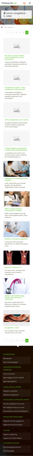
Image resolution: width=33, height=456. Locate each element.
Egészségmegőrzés (10, 381)
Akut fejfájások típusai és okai (13, 407)
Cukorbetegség (8, 451)
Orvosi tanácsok (9, 374)
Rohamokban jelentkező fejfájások (15, 411)
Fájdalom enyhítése (10, 391)
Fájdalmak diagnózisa (11, 395)
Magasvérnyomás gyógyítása (13, 421)
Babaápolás (7, 358)
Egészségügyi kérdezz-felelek (13, 377)
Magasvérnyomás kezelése (12, 425)
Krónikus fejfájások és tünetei (13, 404)
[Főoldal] (1, 27)
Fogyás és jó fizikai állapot (12, 438)
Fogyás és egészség (10, 434)
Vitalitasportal (9, 3)
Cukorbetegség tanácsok (12, 447)
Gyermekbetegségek (10, 362)
